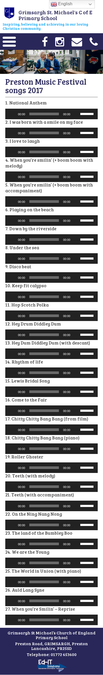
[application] (51, 114)
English (64, 4)
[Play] (12, 114)
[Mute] (76, 114)
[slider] (87, 113)
